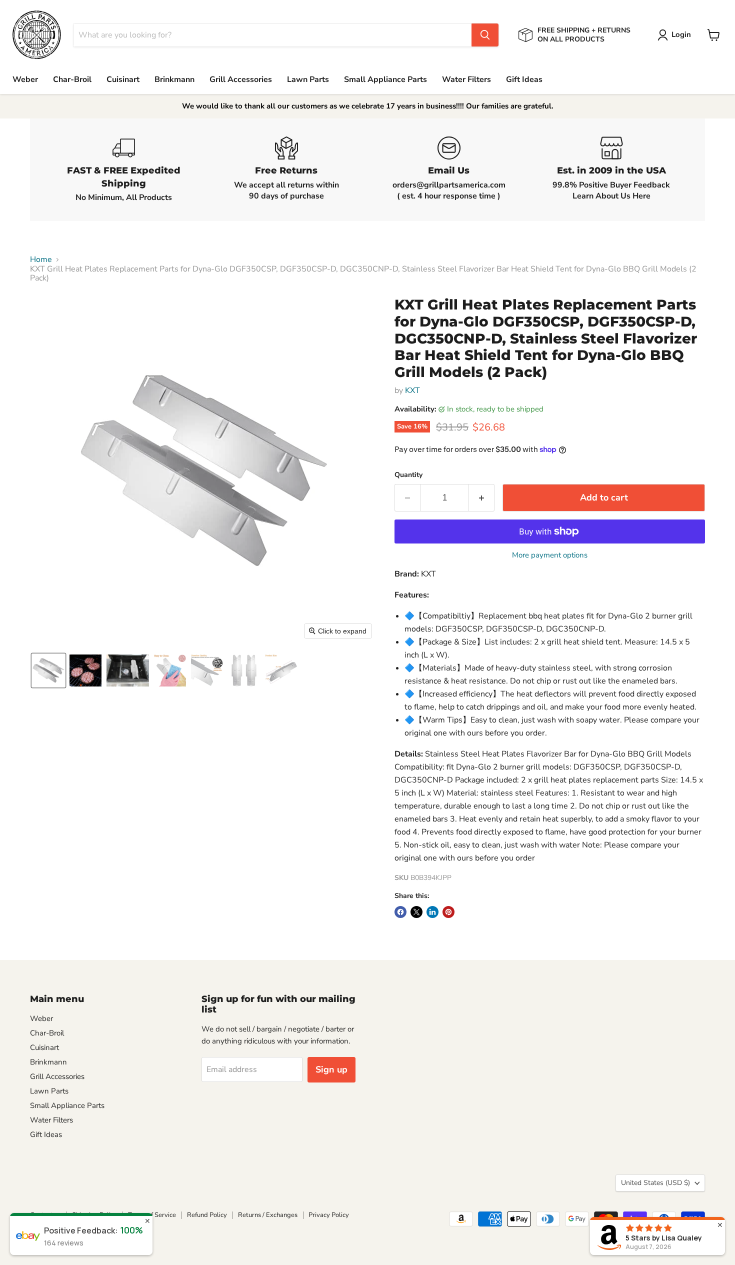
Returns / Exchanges (268, 1215)
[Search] (485, 35)
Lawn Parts (308, 79)
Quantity (408, 475)
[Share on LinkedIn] (432, 912)
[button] (676, 35)
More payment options (550, 555)
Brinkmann (174, 79)
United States (655, 1183)
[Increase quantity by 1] (481, 498)
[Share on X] (416, 912)
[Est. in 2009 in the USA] (611, 169)
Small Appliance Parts (385, 79)
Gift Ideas (524, 79)
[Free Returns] (286, 169)
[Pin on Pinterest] (448, 912)
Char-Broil (72, 79)
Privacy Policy (328, 1215)
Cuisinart (123, 79)
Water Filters (466, 79)
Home (41, 259)
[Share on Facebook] (400, 912)
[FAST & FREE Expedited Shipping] (123, 169)
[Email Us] (449, 169)
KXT (412, 390)
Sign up (332, 1070)
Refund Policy (207, 1215)
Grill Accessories (241, 79)
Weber (25, 79)
